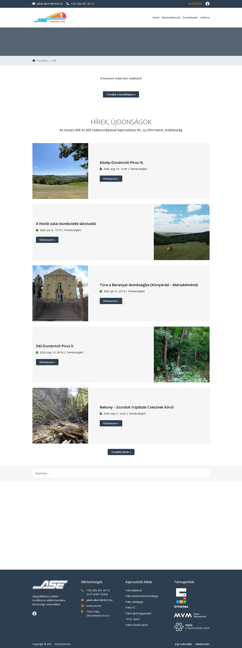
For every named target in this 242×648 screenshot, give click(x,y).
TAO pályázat (133, 590)
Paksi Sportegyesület (138, 613)
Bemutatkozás (171, 17)
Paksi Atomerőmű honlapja (141, 596)
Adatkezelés (202, 644)
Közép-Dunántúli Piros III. (122, 162)
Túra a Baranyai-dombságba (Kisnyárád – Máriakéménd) (149, 284)
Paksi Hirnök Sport (136, 625)
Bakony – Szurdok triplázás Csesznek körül (137, 407)
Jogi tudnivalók (183, 644)
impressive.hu (62, 644)
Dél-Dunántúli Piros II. (55, 346)
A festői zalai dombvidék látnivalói (66, 223)
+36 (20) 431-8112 (82, 3)
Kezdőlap (195, 3)
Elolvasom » (111, 178)
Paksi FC (130, 607)
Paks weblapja (134, 601)
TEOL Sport (132, 619)
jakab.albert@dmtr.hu (50, 3)
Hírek (156, 17)
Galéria (205, 17)
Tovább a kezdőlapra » (121, 94)
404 (54, 60)
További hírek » (121, 452)
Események (190, 17)
